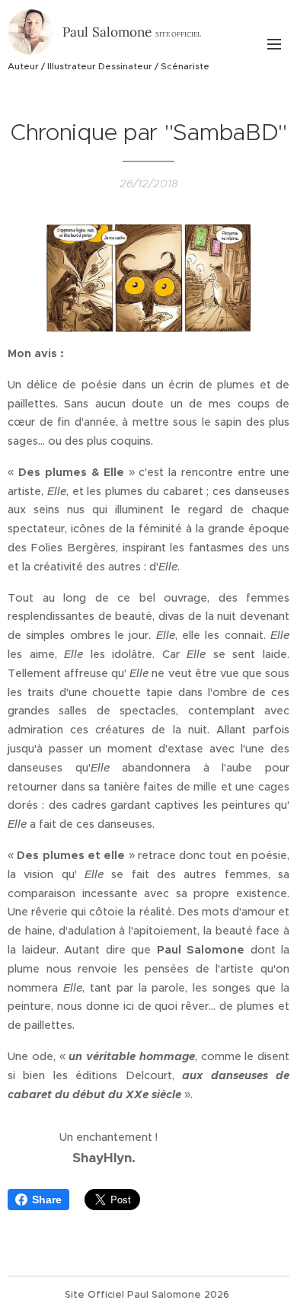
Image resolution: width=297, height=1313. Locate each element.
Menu (274, 43)
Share (47, 1199)
